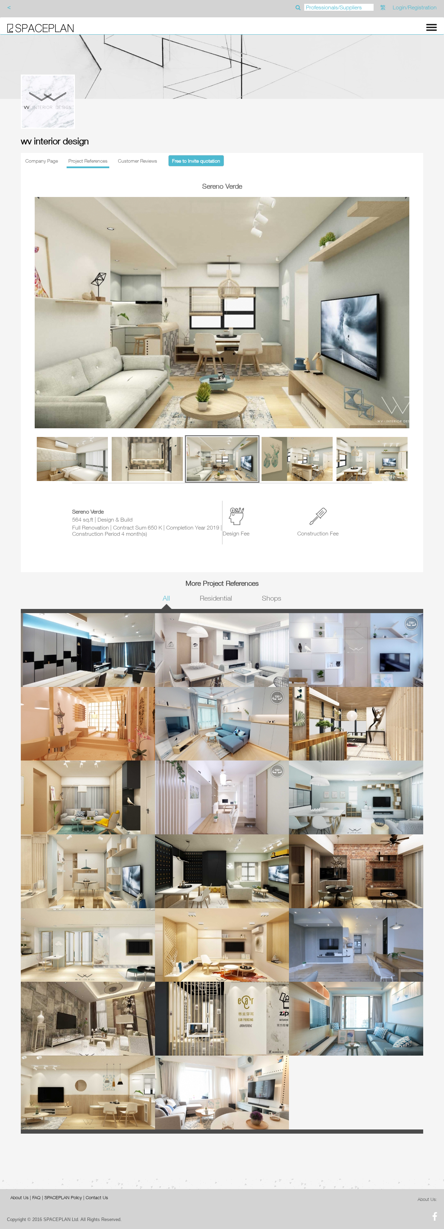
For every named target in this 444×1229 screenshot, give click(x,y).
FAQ (36, 1197)
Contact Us (97, 1197)
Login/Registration (415, 7)
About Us (19, 1197)
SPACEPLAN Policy (63, 1197)
